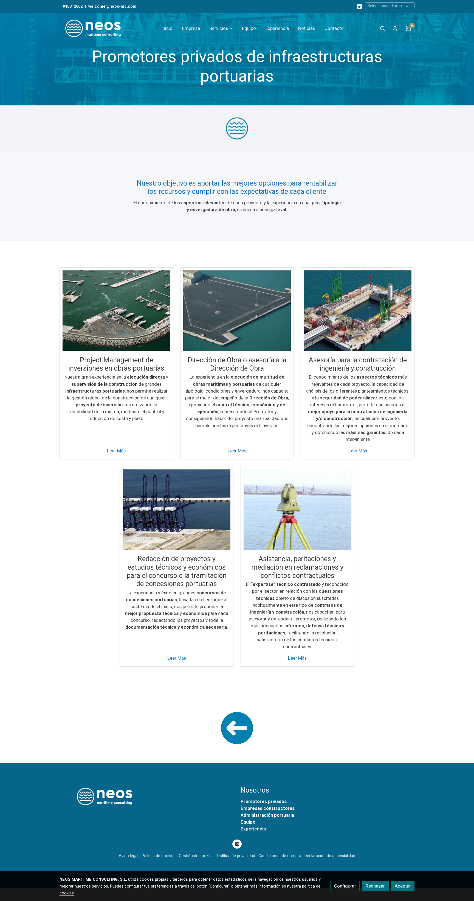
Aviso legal (128, 855)
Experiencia (253, 829)
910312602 (73, 6)
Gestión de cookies (196, 855)
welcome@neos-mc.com (112, 6)
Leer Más (116, 451)
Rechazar (375, 886)
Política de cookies (159, 855)
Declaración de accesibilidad (329, 855)
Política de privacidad (236, 855)
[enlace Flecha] (237, 728)
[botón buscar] (382, 28)
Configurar (345, 886)
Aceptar (403, 886)
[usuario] (395, 28)
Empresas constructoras (268, 808)
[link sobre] (146, 796)
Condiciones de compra (279, 855)
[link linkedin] (359, 6)
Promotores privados (264, 801)
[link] (95, 28)
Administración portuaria (267, 815)
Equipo (248, 822)
